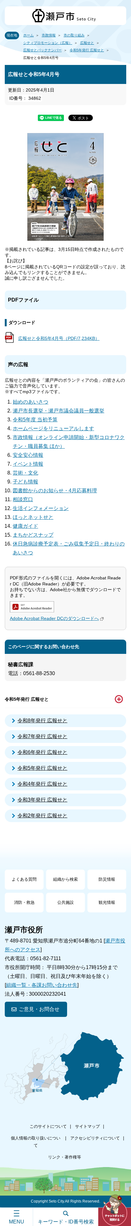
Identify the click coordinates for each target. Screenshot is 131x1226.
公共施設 (65, 902)
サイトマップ (87, 1126)
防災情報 (107, 879)
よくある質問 (24, 879)
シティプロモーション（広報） (47, 43)
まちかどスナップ (33, 535)
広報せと (87, 43)
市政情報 (49, 35)
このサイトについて (48, 1126)
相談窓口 (23, 499)
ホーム (28, 35)
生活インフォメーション (41, 508)
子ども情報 (25, 481)
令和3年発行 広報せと (42, 799)
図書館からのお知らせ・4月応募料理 (55, 490)
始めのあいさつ (30, 402)
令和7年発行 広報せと (42, 736)
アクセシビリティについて (95, 1138)
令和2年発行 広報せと (42, 815)
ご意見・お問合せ (39, 1009)
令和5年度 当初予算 (35, 419)
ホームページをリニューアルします (53, 428)
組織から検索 (65, 879)
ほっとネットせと (33, 517)
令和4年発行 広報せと (42, 784)
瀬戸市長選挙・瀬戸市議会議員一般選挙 (58, 410)
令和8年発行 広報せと (42, 720)
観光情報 (107, 902)
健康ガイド (25, 526)
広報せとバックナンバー (42, 50)
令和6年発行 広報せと (42, 752)
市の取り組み (74, 35)
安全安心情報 (28, 455)
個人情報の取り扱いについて (35, 1141)
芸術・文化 (25, 473)
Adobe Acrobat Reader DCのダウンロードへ (54, 618)
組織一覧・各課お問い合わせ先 (41, 985)
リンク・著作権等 (64, 1157)
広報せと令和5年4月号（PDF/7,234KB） (59, 338)
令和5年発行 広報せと (87, 50)
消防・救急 (24, 902)
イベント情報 (28, 464)
